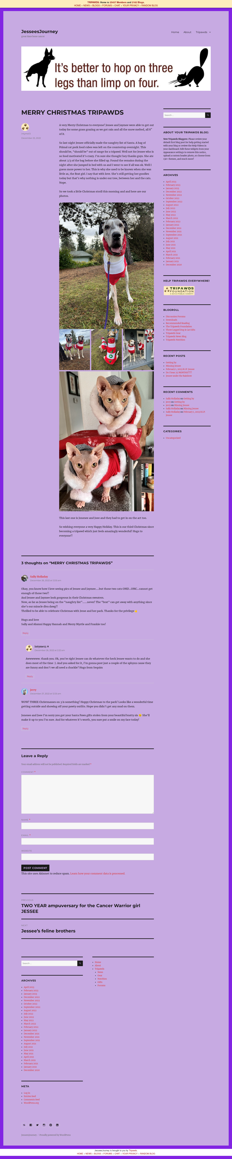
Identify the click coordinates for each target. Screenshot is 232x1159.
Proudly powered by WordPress (55, 1135)
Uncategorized (173, 438)
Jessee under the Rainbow (179, 376)
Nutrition (102, 979)
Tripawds (201, 32)
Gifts (100, 982)
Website (26, 850)
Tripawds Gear (173, 333)
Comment (28, 772)
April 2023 (29, 987)
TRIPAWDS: (93, 2)
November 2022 (32, 1000)
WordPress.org (31, 1103)
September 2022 (32, 1007)
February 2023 (31, 990)
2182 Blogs (138, 2)
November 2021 (31, 1037)
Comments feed (32, 1099)
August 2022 (30, 1010)
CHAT (117, 5)
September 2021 (32, 1040)
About (187, 32)
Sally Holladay (39, 576)
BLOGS (96, 5)
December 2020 (32, 1070)
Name (25, 819)
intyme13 (26, 133)
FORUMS (107, 5)
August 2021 (30, 1043)
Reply (25, 633)
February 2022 (31, 1027)
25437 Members (118, 2)
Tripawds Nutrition (175, 339)
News (100, 972)
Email (26, 835)
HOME (77, 5)
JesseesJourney (39, 31)
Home (175, 32)
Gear (100, 975)
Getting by (171, 362)
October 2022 (30, 1003)
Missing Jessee (173, 366)
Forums (101, 985)
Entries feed (30, 1096)
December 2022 (32, 997)
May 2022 (29, 1020)
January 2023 (30, 994)
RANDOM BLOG (149, 5)
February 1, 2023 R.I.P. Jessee (180, 369)
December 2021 (31, 1033)
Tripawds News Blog (176, 336)
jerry (33, 689)
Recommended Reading (178, 323)
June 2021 (29, 1050)
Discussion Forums (175, 316)
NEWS (86, 5)
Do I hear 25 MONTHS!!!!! (179, 372)
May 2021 (28, 1053)
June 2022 (29, 1017)
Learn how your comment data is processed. (97, 873)
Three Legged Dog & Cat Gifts (180, 330)
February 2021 (31, 1063)
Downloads (171, 320)
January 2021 (30, 1067)
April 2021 (29, 1057)
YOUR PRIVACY (131, 5)
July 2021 (28, 1047)
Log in (27, 1093)
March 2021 (30, 1060)
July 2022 (28, 1013)
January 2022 (30, 1030)
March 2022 (30, 1023)
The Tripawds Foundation (179, 326)
